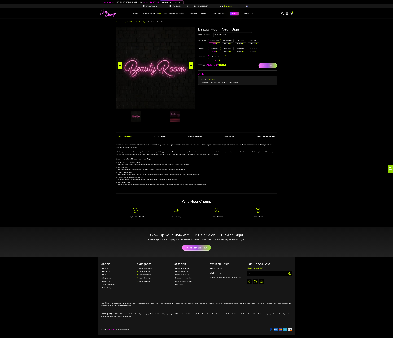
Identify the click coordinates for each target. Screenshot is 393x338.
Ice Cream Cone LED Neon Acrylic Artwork (219, 314)
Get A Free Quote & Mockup (174, 13)
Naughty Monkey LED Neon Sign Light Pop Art (158, 314)
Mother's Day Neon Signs (183, 278)
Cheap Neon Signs (145, 271)
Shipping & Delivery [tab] (195, 136)
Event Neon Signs (258, 303)
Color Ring (154, 303)
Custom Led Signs (145, 275)
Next (191, 65)
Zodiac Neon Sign (125, 305)
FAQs (104, 275)
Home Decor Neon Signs (183, 303)
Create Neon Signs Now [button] (196, 248)
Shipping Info (106, 278)
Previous (120, 65)
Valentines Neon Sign (182, 275)
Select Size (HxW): (204, 34)
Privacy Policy (107, 281)
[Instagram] (255, 281)
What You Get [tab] (229, 136)
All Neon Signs (116, 303)
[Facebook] (249, 281)
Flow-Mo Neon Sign (166, 303)
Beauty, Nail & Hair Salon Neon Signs (134, 22)
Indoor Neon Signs (145, 278)
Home (135, 13)
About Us (105, 268)
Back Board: (202, 40)
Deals (234, 13)
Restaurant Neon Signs (273, 303)
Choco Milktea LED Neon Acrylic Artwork (189, 314)
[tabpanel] (196, 167)
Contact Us (106, 271)
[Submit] (289, 273)
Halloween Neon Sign (182, 268)
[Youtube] (261, 281)
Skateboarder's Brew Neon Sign (131, 314)
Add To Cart (268, 66)
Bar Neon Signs (245, 303)
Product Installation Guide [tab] (266, 136)
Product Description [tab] (125, 136)
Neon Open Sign (143, 303)
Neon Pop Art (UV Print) (198, 13)
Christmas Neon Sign (182, 271)
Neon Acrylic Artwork (129, 303)
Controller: (201, 57)
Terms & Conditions (108, 284)
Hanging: (201, 48)
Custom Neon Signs (145, 268)
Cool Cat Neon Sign (125, 316)
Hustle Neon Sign (280, 314)
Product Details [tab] (159, 136)
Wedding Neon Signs (231, 303)
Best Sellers (179, 284)
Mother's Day (249, 13)
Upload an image (144, 281)
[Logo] (108, 13)
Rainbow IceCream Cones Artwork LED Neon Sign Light (253, 314)
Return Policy (106, 288)
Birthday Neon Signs (215, 303)
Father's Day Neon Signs (183, 281)
